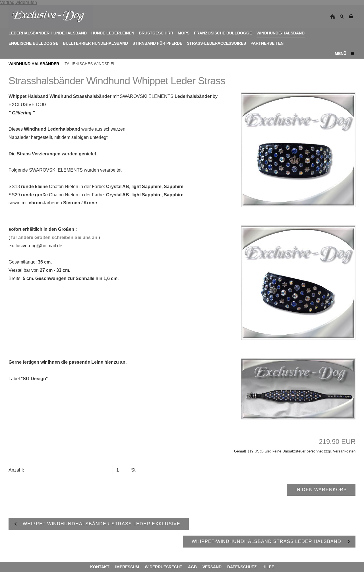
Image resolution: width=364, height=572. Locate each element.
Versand (212, 567)
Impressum (127, 567)
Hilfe (268, 567)
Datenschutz (242, 567)
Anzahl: (16, 470)
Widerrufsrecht (163, 567)
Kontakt (99, 567)
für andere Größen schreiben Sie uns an (54, 237)
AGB (192, 567)
